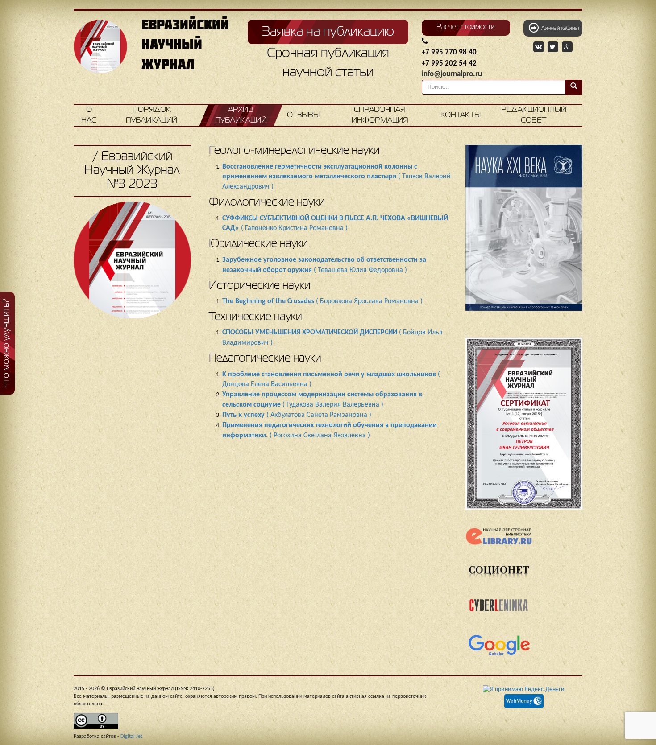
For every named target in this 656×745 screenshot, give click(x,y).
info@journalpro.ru (452, 74)
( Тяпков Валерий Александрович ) (336, 177)
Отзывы (303, 115)
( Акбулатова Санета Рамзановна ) (296, 415)
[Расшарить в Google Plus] (567, 47)
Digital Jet (131, 736)
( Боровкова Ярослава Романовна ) (322, 301)
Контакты (460, 115)
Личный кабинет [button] (559, 28)
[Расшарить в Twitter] (554, 47)
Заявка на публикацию (328, 32)
